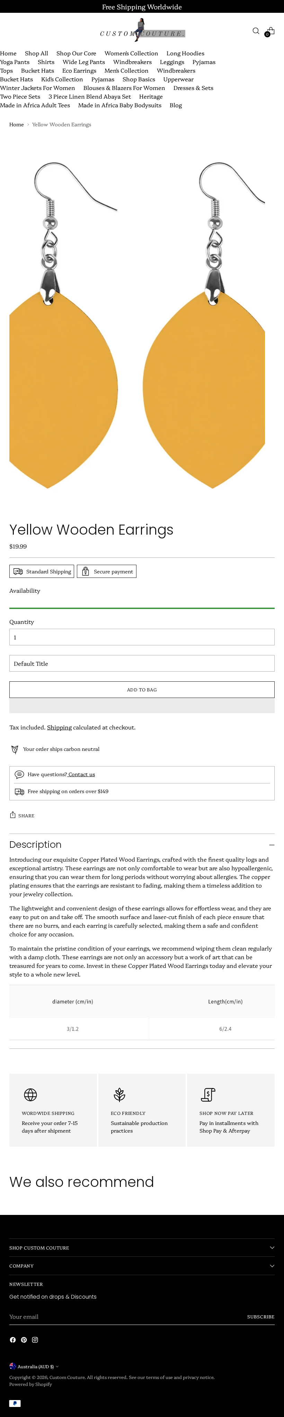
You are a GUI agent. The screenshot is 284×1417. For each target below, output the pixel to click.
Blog (176, 105)
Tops (6, 70)
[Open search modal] (256, 31)
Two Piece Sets (20, 96)
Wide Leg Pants (84, 61)
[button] (142, 705)
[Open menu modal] (13, 31)
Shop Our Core (76, 53)
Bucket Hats (37, 70)
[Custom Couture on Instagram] (36, 1340)
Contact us (81, 774)
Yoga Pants (14, 61)
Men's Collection (127, 70)
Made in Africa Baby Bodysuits (119, 105)
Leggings (172, 61)
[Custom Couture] (142, 31)
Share (26, 815)
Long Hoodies (185, 53)
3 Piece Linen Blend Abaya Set (89, 96)
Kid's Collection (62, 79)
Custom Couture (67, 1377)
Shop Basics (139, 79)
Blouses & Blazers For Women (124, 87)
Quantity (21, 621)
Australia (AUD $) (36, 1366)
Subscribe (261, 1316)
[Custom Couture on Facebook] (13, 1340)
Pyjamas (204, 61)
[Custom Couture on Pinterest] (24, 1340)
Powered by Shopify (30, 1384)
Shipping (59, 727)
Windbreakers (132, 61)
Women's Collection (131, 53)
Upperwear (178, 79)
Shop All (36, 53)
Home (8, 53)
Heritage (151, 96)
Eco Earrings (79, 70)
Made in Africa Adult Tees (35, 105)
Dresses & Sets (193, 87)
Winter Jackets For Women (37, 87)
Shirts (46, 61)
